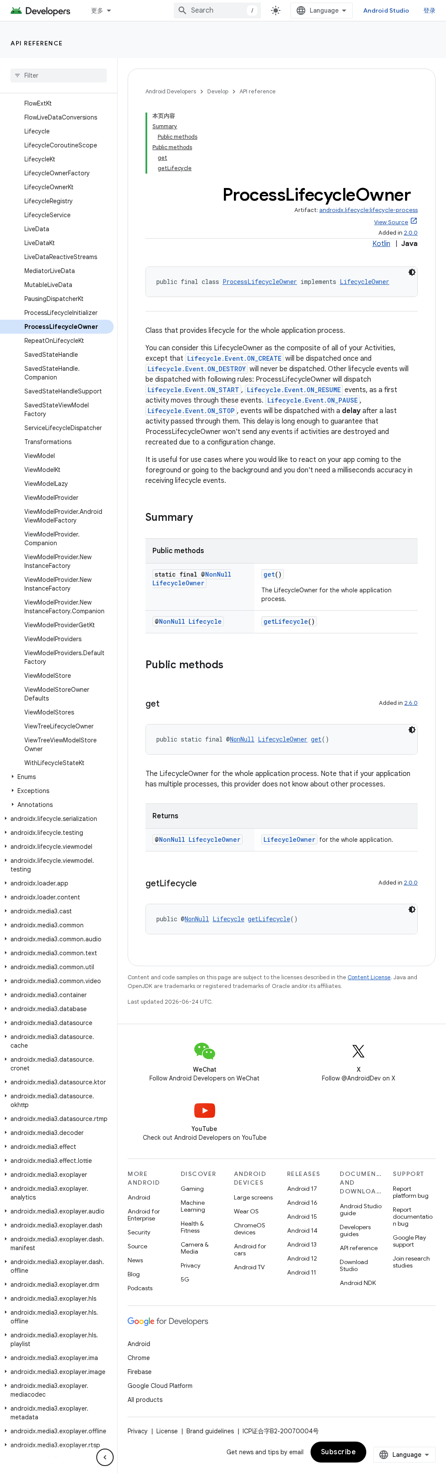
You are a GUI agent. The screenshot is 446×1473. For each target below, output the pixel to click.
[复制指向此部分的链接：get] (168, 704)
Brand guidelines (210, 1431)
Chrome (139, 1358)
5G (185, 1279)
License (167, 1431)
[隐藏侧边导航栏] (105, 1457)
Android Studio (386, 10)
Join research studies (411, 1261)
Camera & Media (195, 1248)
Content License (369, 977)
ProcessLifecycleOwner (260, 281)
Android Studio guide (361, 1209)
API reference (36, 43)
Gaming (192, 1189)
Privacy (190, 1265)
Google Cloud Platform (160, 1386)
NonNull (218, 574)
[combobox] (217, 10)
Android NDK (358, 1283)
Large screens (253, 1197)
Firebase (140, 1372)
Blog (134, 1274)
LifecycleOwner (364, 281)
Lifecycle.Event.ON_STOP (191, 411)
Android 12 (302, 1258)
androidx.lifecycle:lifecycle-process (368, 210)
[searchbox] (58, 75)
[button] (57, 777)
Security (139, 1232)
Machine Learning (193, 1206)
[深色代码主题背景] (412, 272)
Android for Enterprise (144, 1214)
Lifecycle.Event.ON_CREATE (234, 358)
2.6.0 (411, 703)
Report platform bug (411, 1192)
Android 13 (302, 1244)
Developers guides (355, 1230)
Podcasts (140, 1288)
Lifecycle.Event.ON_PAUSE (312, 400)
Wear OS (246, 1211)
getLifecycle (286, 621)
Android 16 (302, 1202)
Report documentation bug (412, 1216)
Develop (217, 91)
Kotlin (381, 243)
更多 (97, 10)
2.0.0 (411, 232)
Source (137, 1246)
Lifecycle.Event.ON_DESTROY (197, 369)
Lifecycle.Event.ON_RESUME (294, 390)
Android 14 (302, 1230)
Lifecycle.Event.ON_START (193, 390)
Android (139, 1197)
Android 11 (301, 1272)
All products (145, 1400)
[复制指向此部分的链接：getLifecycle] (205, 884)
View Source (391, 222)
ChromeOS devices (249, 1228)
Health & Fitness (192, 1227)
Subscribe (338, 1452)
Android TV (249, 1267)
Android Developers (170, 91)
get (269, 574)
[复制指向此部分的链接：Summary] (201, 518)
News (135, 1260)
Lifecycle (205, 621)
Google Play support (409, 1241)
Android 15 (302, 1216)
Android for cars (250, 1249)
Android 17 (302, 1189)
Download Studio (354, 1265)
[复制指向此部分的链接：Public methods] (232, 665)
